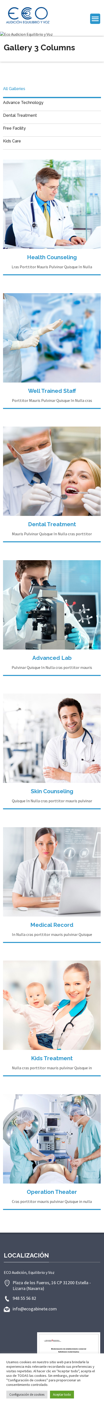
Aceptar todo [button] (62, 1394)
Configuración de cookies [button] (26, 1394)
